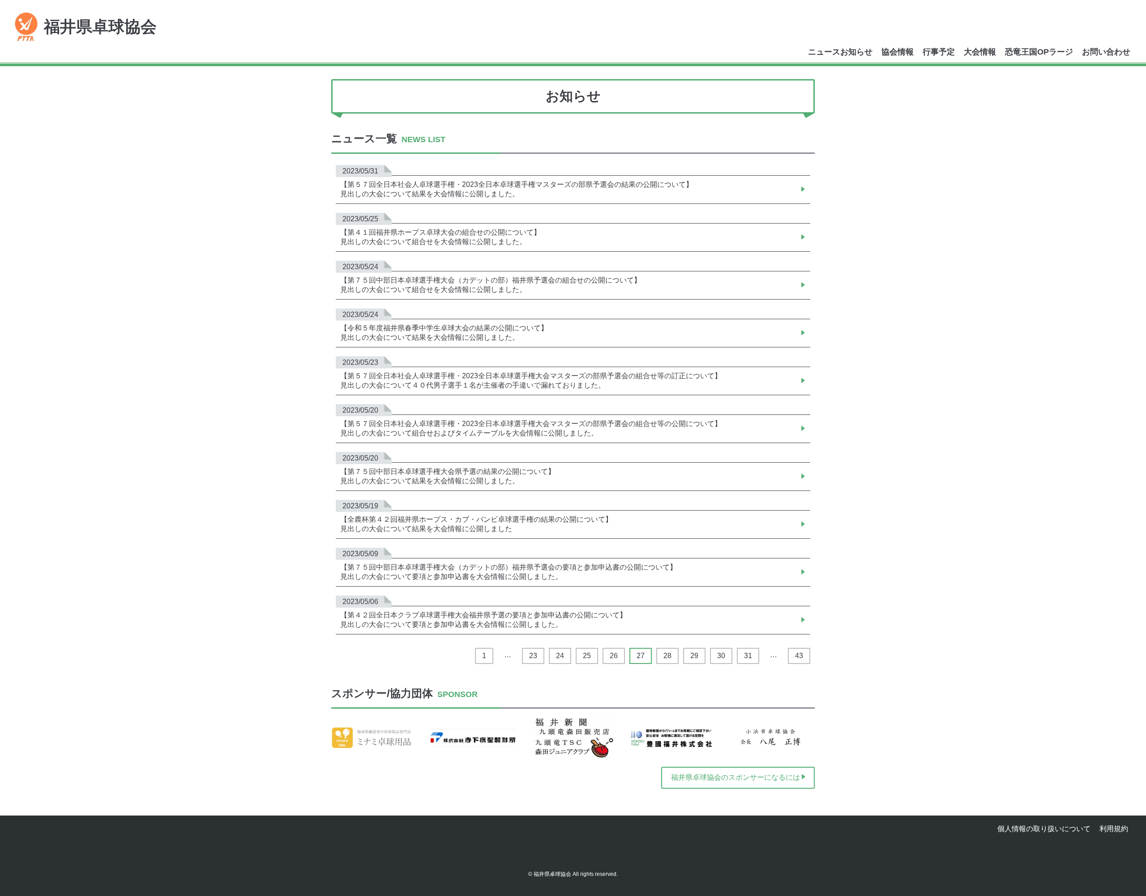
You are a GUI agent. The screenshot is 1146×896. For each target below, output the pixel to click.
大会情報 (980, 51)
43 (799, 655)
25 (587, 655)
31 (748, 655)
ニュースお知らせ (840, 51)
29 (694, 655)
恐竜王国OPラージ (1039, 51)
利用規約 (1113, 829)
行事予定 (939, 51)
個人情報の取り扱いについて (1043, 829)
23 (533, 655)
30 (721, 655)
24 (560, 655)
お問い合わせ (1106, 51)
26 (614, 655)
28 (667, 655)
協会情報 (897, 51)
